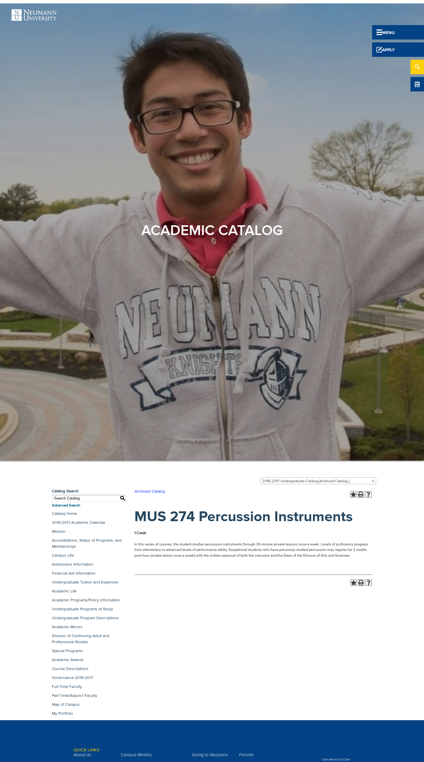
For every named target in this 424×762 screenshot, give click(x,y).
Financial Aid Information (73, 573)
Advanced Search (66, 505)
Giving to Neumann (210, 754)
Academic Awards (68, 659)
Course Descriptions (70, 668)
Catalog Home (64, 513)
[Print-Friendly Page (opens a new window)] (361, 494)
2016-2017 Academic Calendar (79, 522)
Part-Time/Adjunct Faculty (74, 695)
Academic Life (64, 591)
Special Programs (67, 650)
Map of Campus (66, 704)
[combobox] (318, 480)
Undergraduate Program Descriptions (85, 617)
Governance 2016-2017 (72, 677)
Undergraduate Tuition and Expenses (85, 582)
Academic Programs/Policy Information (86, 600)
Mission (58, 531)
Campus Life (63, 555)
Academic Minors (67, 626)
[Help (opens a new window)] (368, 494)
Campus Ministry (136, 754)
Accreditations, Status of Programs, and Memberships (87, 543)
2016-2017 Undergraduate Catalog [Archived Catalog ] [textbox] (305, 481)
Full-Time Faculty (67, 686)
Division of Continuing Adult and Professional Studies (80, 638)
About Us (82, 754)
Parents (246, 754)
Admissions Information (72, 564)
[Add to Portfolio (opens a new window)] (353, 494)
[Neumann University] (34, 17)
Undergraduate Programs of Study (82, 609)
